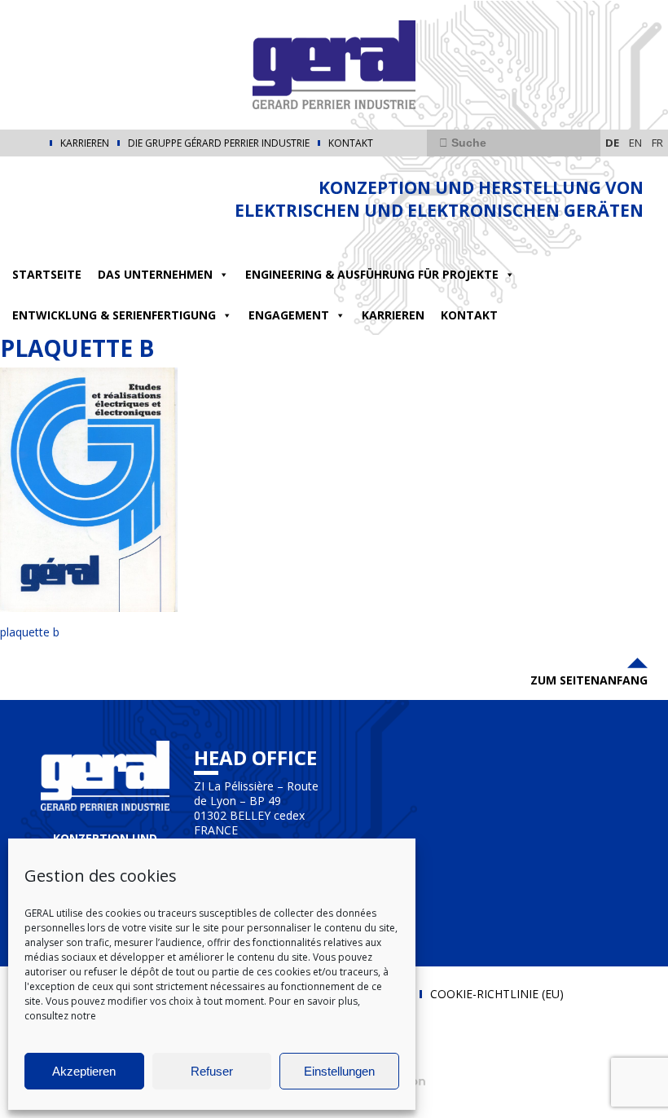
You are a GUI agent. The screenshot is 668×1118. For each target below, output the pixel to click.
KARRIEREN (84, 143)
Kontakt (350, 143)
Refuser (212, 1071)
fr (657, 142)
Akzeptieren (84, 1071)
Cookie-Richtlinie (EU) (497, 994)
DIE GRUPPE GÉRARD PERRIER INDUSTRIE (219, 143)
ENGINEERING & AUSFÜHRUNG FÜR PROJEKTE (372, 274)
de (612, 142)
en (635, 142)
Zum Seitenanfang (589, 680)
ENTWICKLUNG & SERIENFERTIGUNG (114, 315)
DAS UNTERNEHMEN (155, 274)
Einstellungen (339, 1071)
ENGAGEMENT (288, 315)
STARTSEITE (46, 274)
